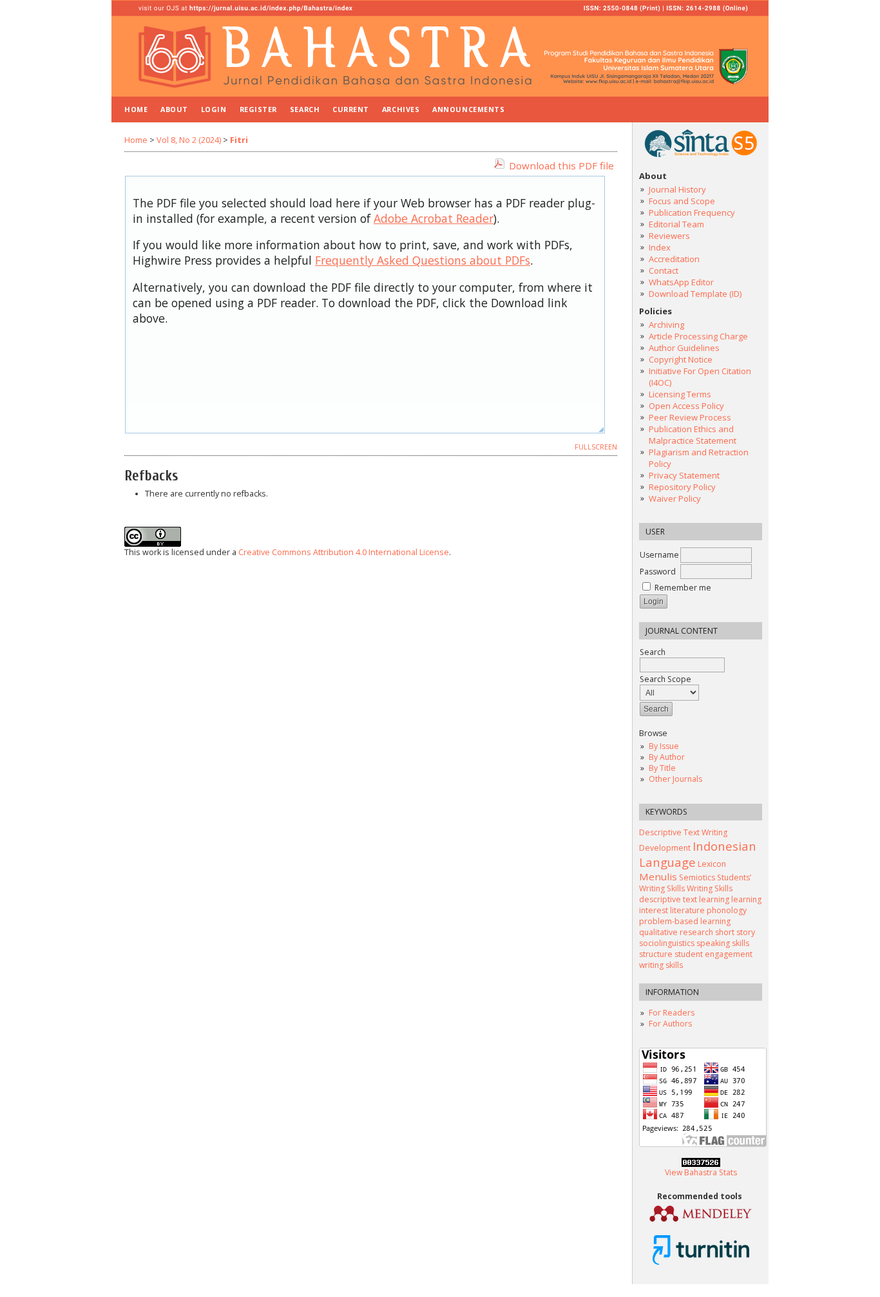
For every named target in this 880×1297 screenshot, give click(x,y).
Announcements (468, 109)
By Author (667, 757)
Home (136, 109)
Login (214, 109)
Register (258, 109)
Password (658, 571)
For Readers (671, 1012)
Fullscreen (596, 446)
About (174, 109)
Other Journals (675, 778)
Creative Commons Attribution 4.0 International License (343, 552)
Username (659, 554)
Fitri (239, 140)
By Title (662, 767)
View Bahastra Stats (701, 1172)
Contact (663, 270)
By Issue (664, 746)
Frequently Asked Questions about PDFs (422, 260)
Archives (400, 109)
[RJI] (700, 1221)
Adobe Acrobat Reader (433, 218)
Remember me (683, 587)
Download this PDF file (561, 165)
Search (652, 652)
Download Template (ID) (695, 293)
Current (350, 109)
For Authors (670, 1023)
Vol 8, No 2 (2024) (189, 140)
